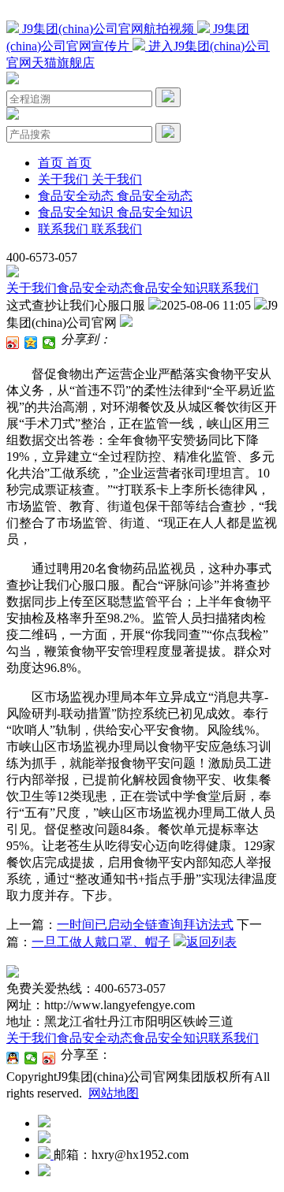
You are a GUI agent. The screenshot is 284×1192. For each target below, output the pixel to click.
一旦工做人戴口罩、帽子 (101, 942)
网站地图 (113, 1093)
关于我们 (31, 288)
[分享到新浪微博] (13, 342)
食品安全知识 (170, 288)
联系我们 (233, 288)
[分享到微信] (49, 342)
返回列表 (211, 942)
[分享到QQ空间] (31, 342)
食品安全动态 (95, 288)
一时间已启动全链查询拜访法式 (145, 924)
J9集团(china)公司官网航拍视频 (108, 28)
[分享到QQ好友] (13, 1058)
